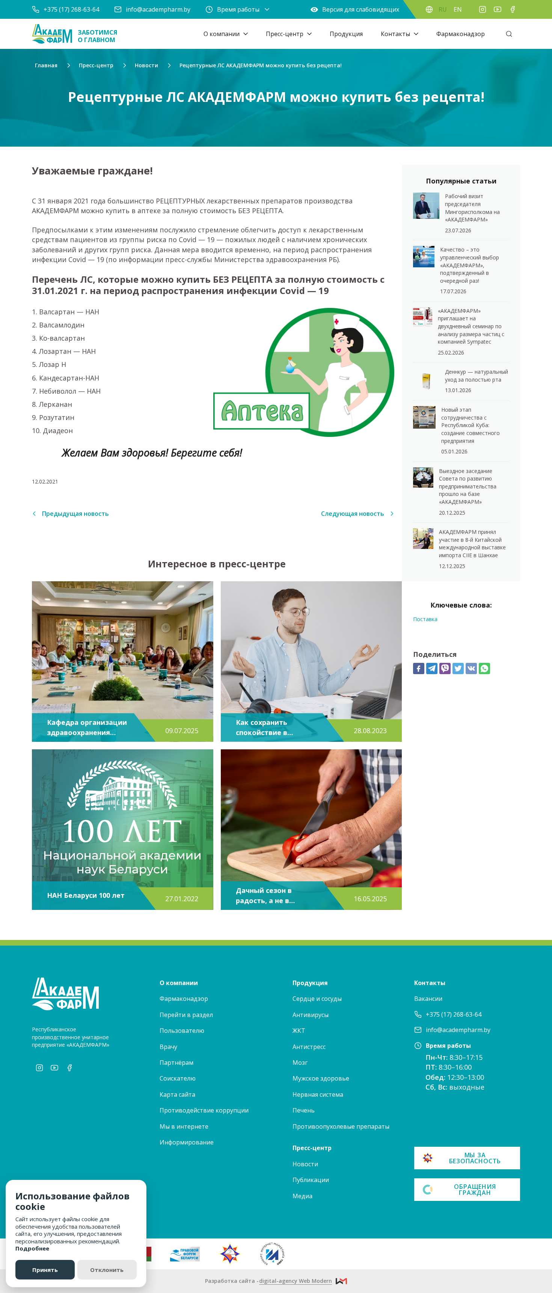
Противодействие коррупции (204, 1110)
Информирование (187, 1142)
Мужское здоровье (321, 1078)
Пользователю (182, 1030)
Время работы (238, 9)
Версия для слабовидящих (360, 9)
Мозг (300, 1062)
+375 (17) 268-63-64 (71, 9)
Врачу (168, 1047)
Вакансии (428, 998)
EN (458, 9)
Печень (304, 1110)
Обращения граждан (475, 1189)
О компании (222, 34)
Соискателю (178, 1078)
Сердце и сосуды (317, 998)
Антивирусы (311, 1015)
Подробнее (32, 1248)
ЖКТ (299, 1030)
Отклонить (107, 1269)
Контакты (395, 34)
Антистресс (309, 1047)
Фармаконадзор (460, 34)
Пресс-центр (284, 34)
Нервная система (318, 1094)
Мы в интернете (184, 1126)
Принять (45, 1269)
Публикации (311, 1180)
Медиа (302, 1196)
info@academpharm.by (158, 9)
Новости (305, 1164)
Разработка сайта (268, 1280)
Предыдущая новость (75, 514)
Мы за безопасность (475, 1158)
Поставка (425, 619)
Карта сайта (177, 1094)
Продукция (346, 34)
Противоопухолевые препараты (341, 1126)
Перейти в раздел (186, 1015)
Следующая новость (352, 514)
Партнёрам (176, 1062)
